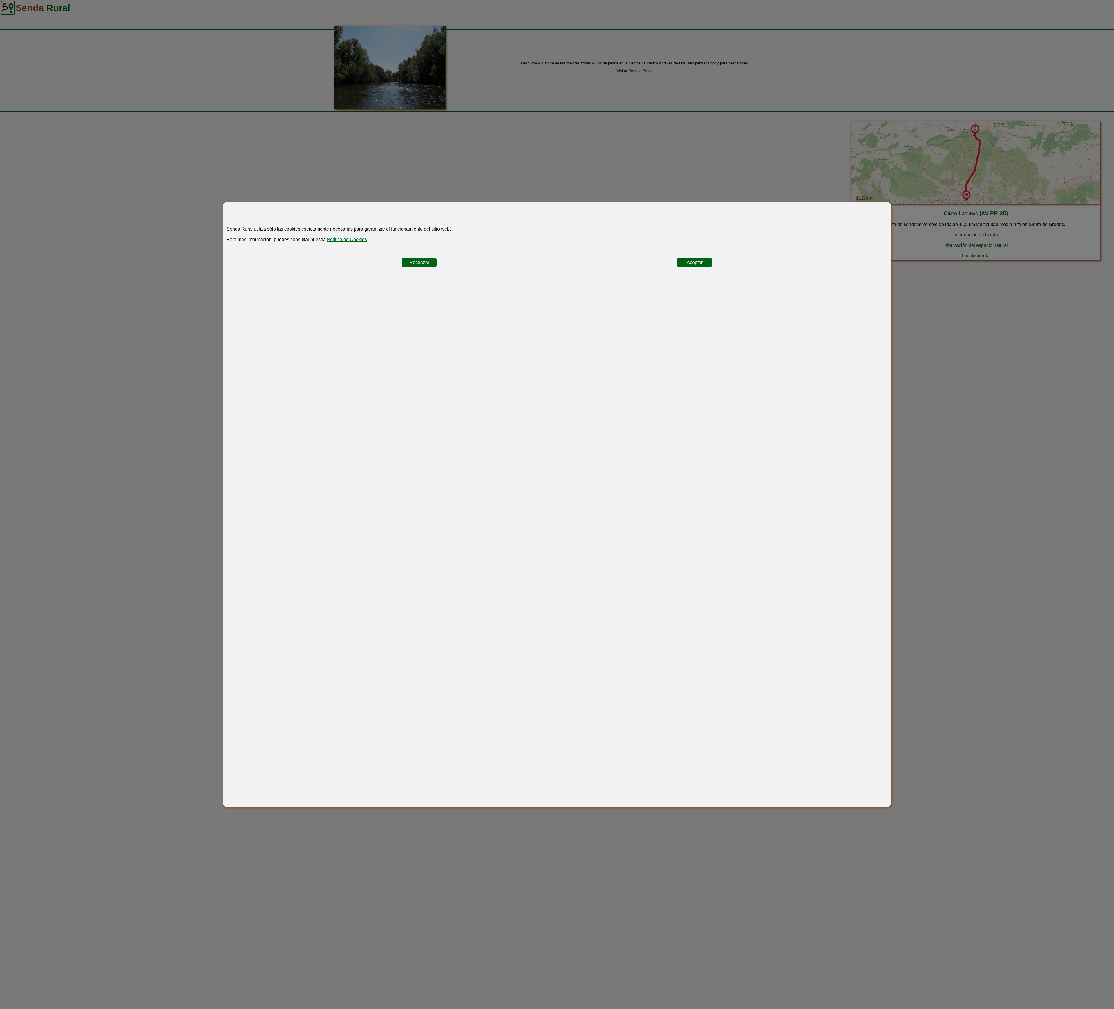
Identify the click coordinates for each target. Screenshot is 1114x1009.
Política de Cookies (347, 239)
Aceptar (695, 262)
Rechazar (419, 262)
